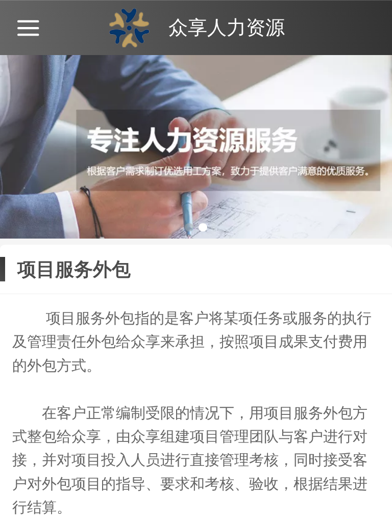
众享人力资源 (226, 27)
